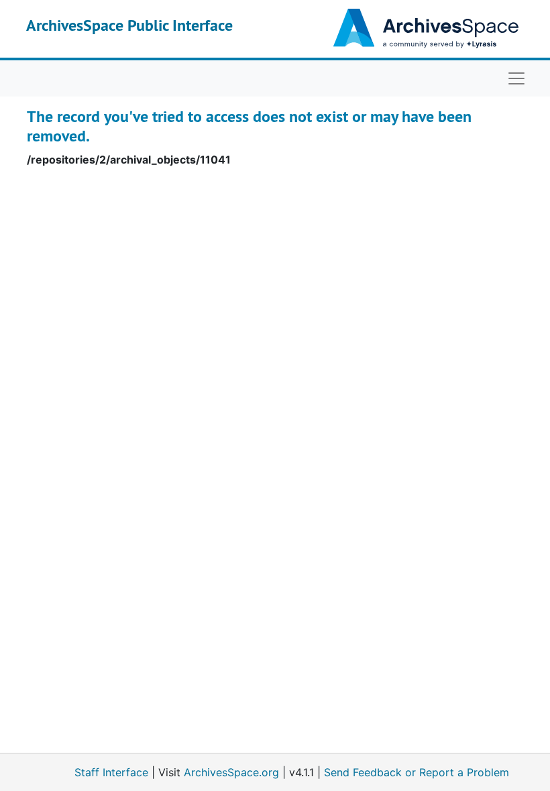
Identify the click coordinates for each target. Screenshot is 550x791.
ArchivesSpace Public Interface (129, 25)
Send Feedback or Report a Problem (416, 772)
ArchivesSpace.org (231, 772)
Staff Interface (111, 772)
